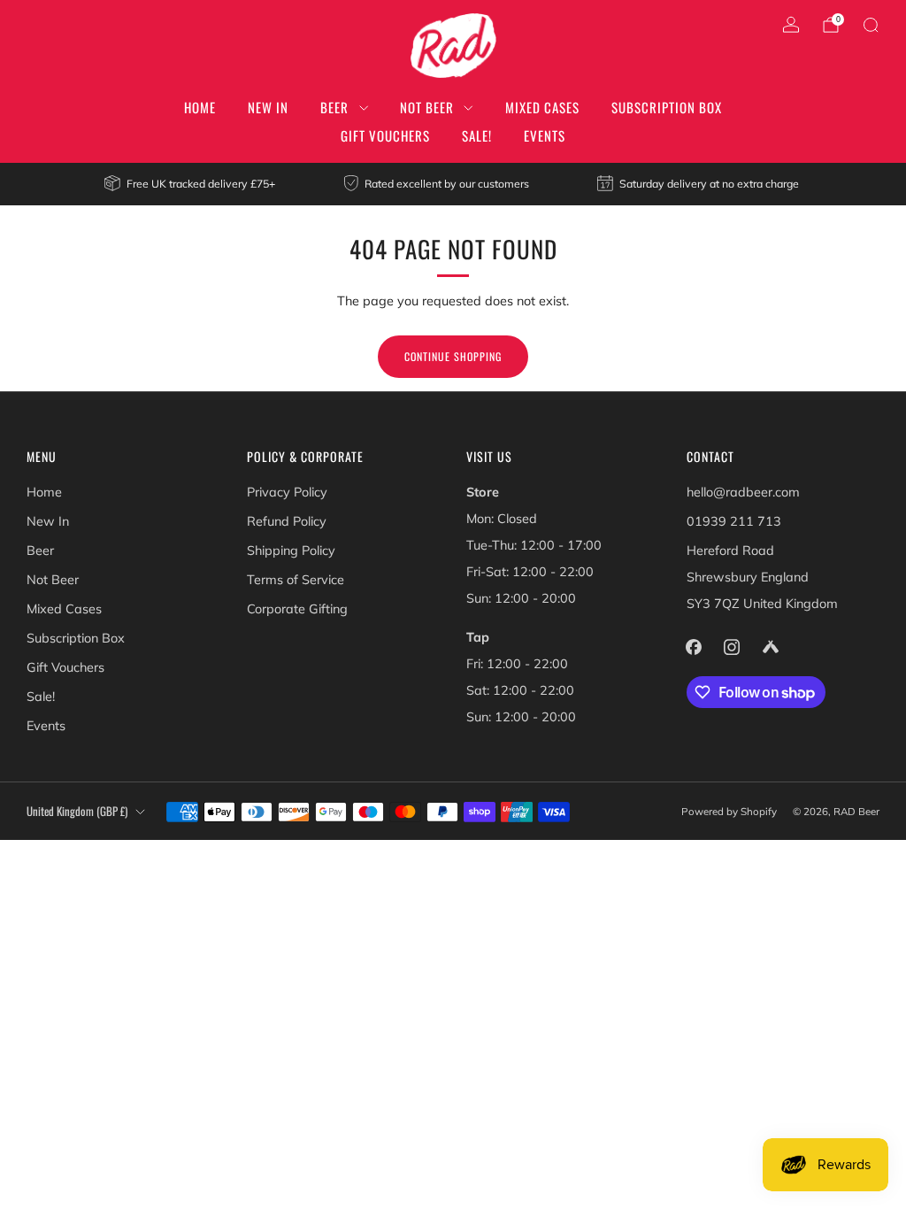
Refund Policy (286, 521)
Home (200, 107)
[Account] (791, 25)
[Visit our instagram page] (732, 647)
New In (268, 107)
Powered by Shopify (729, 811)
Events (544, 135)
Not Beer (427, 107)
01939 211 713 (734, 521)
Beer (334, 107)
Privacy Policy (287, 492)
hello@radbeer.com (743, 492)
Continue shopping (453, 356)
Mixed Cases (542, 107)
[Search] (870, 25)
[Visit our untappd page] (770, 647)
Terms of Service (295, 580)
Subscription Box (666, 107)
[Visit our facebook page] (694, 647)
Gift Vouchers (385, 135)
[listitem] (191, 184)
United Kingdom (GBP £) (77, 811)
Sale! (477, 135)
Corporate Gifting (297, 609)
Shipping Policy (291, 550)
